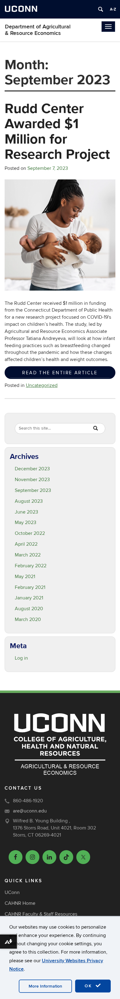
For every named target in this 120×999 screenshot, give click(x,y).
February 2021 (30, 587)
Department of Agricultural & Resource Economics (37, 29)
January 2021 (29, 598)
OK (89, 986)
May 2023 (25, 522)
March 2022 (28, 555)
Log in (21, 658)
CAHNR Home (20, 903)
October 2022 (30, 533)
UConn (12, 892)
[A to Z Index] (113, 9)
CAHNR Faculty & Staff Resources (41, 914)
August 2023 (29, 501)
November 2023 (32, 479)
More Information (45, 986)
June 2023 (26, 512)
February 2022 (30, 566)
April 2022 (26, 544)
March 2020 (28, 619)
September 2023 (33, 490)
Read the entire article (60, 373)
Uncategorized (42, 385)
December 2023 (32, 469)
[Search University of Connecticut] (101, 9)
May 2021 (25, 576)
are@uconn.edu (30, 811)
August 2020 (29, 609)
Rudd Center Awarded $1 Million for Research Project (57, 131)
